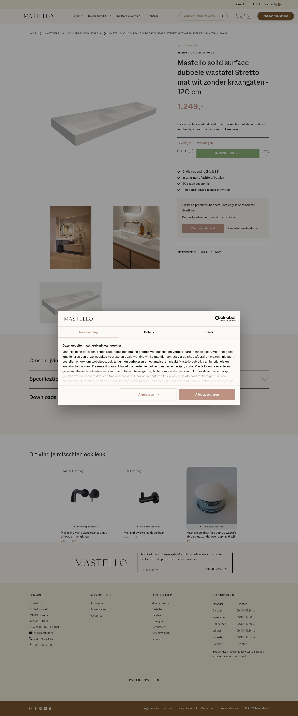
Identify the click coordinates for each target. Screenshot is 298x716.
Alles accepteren (207, 394)
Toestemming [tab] (88, 332)
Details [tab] (149, 332)
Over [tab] (209, 332)
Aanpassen (146, 394)
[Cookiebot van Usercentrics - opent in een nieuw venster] (218, 319)
